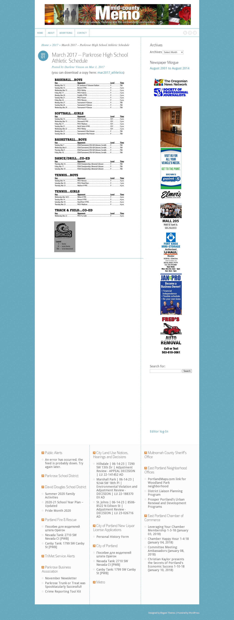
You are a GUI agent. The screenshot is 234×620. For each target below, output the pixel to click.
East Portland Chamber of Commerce (163, 518)
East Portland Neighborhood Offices (165, 470)
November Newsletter (61, 578)
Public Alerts (53, 453)
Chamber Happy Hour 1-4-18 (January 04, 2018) (168, 540)
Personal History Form (112, 536)
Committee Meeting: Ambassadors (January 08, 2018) (166, 550)
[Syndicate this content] (43, 453)
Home (45, 45)
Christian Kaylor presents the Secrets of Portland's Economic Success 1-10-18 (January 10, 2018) (166, 564)
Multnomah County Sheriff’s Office (165, 455)
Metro (100, 582)
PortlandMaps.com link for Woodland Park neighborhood (167, 482)
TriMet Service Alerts (60, 556)
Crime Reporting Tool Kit (63, 591)
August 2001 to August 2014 (169, 68)
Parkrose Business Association (56, 569)
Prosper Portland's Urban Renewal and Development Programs (167, 503)
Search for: (157, 366)
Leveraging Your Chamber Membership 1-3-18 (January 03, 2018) (168, 530)
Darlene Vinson (74, 67)
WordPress (194, 613)
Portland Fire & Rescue (60, 520)
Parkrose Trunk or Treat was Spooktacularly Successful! (65, 584)
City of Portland (106, 546)
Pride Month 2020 (58, 510)
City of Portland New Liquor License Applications (114, 528)
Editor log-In (159, 431)
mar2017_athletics (110, 72)
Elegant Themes (167, 613)
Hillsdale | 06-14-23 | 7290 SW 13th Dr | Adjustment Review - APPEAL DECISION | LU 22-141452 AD (115, 469)
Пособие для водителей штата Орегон (62, 528)
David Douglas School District (65, 487)
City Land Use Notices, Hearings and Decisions (110, 455)
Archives (156, 52)
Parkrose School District (61, 476)
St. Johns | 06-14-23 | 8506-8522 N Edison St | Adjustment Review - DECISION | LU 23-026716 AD (116, 509)
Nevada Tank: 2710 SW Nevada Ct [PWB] (61, 536)
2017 (55, 45)
